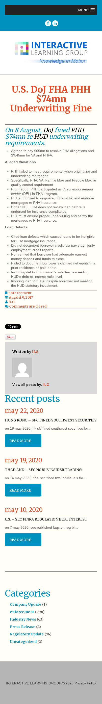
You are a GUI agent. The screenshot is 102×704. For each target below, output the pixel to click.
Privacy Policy (85, 683)
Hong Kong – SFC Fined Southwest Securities (51, 420)
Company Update (25, 604)
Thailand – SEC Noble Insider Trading (43, 470)
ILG (11, 302)
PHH (77, 130)
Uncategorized (23, 641)
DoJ (48, 130)
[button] (83, 10)
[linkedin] (55, 23)
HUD (41, 136)
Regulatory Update (27, 634)
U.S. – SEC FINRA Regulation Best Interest (46, 519)
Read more (20, 441)
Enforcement (19, 293)
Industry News (23, 619)
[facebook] (48, 23)
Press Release (22, 627)
